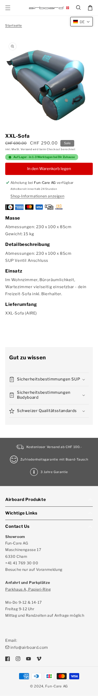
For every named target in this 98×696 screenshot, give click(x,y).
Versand (26, 149)
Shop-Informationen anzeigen (37, 196)
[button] (78, 7)
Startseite (13, 25)
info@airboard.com (29, 647)
